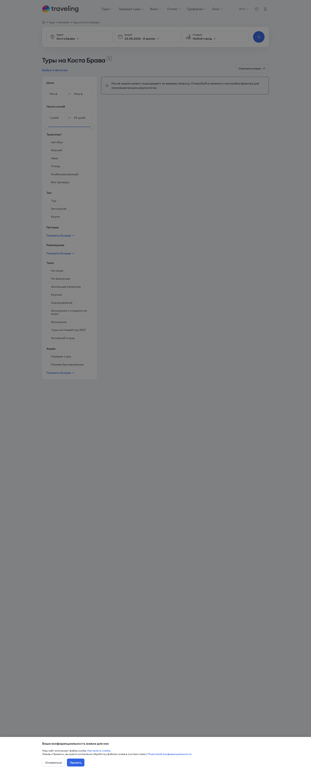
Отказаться (53, 762)
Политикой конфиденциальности (169, 754)
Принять (76, 762)
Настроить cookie (99, 750)
